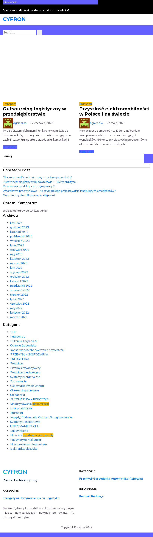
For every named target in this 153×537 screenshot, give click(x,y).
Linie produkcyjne (21, 408)
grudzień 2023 (19, 227)
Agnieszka (19, 123)
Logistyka (52, 498)
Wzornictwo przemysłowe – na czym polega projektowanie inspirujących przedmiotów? (59, 191)
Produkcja (16, 363)
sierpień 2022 (19, 294)
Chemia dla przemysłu (24, 390)
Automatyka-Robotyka (127, 478)
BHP (13, 332)
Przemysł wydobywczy (25, 368)
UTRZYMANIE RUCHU (24, 426)
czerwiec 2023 (19, 249)
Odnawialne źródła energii (27, 386)
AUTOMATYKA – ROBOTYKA (29, 399)
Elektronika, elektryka (23, 448)
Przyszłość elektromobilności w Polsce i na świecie (114, 111)
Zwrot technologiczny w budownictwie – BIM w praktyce (39, 182)
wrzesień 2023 (20, 241)
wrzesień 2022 (20, 290)
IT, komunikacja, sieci (23, 341)
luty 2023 (16, 267)
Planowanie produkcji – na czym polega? (29, 186)
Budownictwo (19, 430)
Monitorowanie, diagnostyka (28, 444)
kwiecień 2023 (19, 258)
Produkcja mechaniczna (25, 372)
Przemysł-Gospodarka (94, 478)
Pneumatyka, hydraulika (25, 439)
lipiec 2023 (17, 245)
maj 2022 (16, 308)
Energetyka (11, 498)
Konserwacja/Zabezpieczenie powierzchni (37, 350)
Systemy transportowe (25, 422)
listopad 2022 (19, 281)
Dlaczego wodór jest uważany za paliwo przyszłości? (36, 10)
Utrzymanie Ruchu (32, 498)
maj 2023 (16, 254)
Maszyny (31, 435)
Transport (9, 104)
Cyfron (14, 19)
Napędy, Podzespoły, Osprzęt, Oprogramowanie (41, 417)
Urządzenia (17, 395)
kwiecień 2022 (19, 312)
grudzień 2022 (19, 276)
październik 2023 (21, 236)
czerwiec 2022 (19, 303)
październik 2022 (21, 285)
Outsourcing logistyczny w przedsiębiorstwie (34, 111)
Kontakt (84, 496)
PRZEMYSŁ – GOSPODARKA (29, 354)
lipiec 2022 (17, 299)
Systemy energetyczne (25, 377)
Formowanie (18, 381)
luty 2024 (16, 223)
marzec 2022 (18, 317)
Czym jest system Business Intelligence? (29, 195)
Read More (10, 147)
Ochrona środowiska (23, 345)
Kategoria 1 (18, 336)
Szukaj (7, 156)
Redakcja (97, 496)
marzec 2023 (18, 263)
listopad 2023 (19, 232)
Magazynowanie (29, 404)
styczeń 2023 (19, 272)
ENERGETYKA (19, 359)
